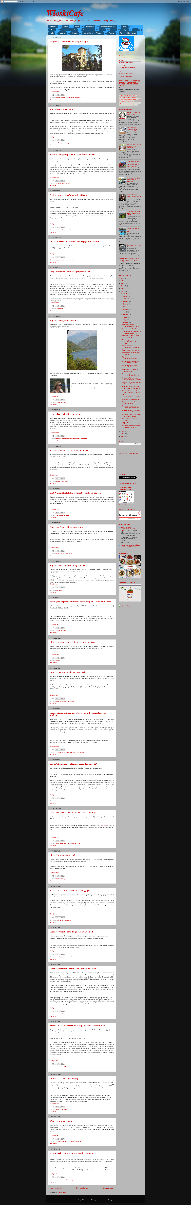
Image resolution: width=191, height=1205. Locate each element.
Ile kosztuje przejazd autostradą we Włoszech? (133, 179)
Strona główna (82, 1188)
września (126, 301)
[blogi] (124, 606)
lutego (125, 320)
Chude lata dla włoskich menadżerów (66, 527)
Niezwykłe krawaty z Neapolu (63, 855)
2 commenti (53, 311)
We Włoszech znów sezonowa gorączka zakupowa (72, 1153)
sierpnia (125, 304)
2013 (123, 431)
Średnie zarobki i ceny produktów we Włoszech (134, 146)
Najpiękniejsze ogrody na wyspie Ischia (67, 565)
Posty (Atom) (61, 1192)
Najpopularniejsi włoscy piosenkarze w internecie (134, 196)
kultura (65, 26)
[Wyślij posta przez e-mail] (52, 95)
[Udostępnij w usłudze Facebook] (62, 95)
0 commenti (53, 185)
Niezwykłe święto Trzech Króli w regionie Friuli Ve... (131, 415)
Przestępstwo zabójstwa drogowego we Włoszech (71, 932)
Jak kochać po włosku (134, 245)
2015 (123, 288)
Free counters (123, 505)
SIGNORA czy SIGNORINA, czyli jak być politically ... (131, 361)
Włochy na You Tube (125, 74)
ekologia (124, 30)
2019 (123, 278)
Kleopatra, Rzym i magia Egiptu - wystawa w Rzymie (73, 642)
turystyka (53, 26)
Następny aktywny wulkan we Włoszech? (68, 672)
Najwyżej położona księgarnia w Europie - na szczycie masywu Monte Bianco (129, 260)
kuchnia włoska (88, 30)
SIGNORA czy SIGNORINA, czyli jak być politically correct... (75, 493)
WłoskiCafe (65, 12)
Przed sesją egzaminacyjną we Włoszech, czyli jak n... (131, 387)
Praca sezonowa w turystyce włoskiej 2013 (133, 229)
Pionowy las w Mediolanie (61, 109)
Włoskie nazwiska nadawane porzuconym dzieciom (73, 969)
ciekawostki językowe (108, 26)
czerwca (125, 309)
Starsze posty (108, 1188)
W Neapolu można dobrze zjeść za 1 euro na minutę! (73, 812)
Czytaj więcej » (54, 91)
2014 (123, 291)
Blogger (110, 1200)
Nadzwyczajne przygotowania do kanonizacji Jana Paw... (131, 374)
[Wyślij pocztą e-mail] (56, 95)
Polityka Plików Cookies (128, 33)
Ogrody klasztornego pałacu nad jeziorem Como (133, 213)
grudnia (125, 293)
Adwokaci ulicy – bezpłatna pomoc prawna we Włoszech (133, 129)
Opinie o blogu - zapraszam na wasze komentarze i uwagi (128, 68)
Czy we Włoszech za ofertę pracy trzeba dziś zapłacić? (73, 764)
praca (102, 30)
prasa (77, 26)
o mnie (121, 60)
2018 (123, 280)
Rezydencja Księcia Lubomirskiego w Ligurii (69, 41)
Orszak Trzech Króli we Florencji (64, 1078)
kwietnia (125, 314)
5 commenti (53, 845)
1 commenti (53, 592)
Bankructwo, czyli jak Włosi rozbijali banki (68, 195)
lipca (124, 306)
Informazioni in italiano (126, 62)
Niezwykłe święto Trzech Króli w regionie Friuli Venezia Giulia (77, 1026)
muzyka (62, 33)
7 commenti (53, 517)
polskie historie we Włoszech (92, 33)
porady (124, 26)
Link (120, 71)
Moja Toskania (126, 527)
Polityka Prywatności (125, 76)
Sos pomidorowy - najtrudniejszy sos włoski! (70, 272)
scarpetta (104, 825)
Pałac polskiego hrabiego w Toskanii (66, 414)
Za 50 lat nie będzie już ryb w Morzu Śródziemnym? (72, 154)
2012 (123, 434)
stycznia (125, 322)
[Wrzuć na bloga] (58, 95)
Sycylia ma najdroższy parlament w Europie (69, 450)
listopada (126, 296)
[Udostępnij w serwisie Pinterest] (64, 95)
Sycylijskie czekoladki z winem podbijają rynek (71, 890)
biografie (74, 33)
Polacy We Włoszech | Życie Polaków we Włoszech (130, 546)
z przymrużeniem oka (69, 30)
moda (51, 33)
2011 (122, 436)
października (127, 299)
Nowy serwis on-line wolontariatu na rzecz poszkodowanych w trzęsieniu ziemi (133, 163)
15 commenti (54, 441)
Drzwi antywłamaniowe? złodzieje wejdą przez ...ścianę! (74, 242)
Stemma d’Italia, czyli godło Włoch (133, 113)
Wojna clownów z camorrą (61, 1121)
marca (125, 317)
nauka (113, 30)
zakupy (52, 30)
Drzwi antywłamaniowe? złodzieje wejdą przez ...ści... (129, 341)
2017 (123, 283)
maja (124, 312)
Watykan (111, 33)
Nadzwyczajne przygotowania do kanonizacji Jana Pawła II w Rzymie (80, 602)
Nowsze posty (56, 1188)
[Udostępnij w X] (60, 95)
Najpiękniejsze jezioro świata (63, 320)
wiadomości (90, 26)
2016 (123, 286)
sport (135, 30)
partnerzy (122, 65)
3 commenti (53, 100)
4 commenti (53, 703)
